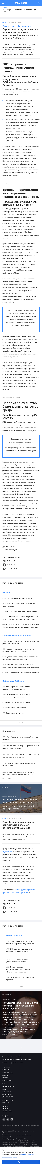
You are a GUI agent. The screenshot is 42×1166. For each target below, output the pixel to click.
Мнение (6, 592)
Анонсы (5, 7)
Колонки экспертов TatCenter (17, 635)
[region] (21, 1156)
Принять (21, 1162)
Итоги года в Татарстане (16, 26)
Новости (5, 818)
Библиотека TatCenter (13, 681)
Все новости (8, 778)
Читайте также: (14, 935)
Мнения (4, 22)
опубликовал (7, 852)
